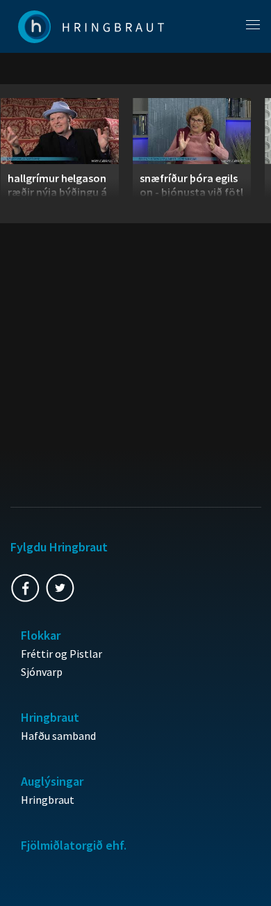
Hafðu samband (58, 736)
